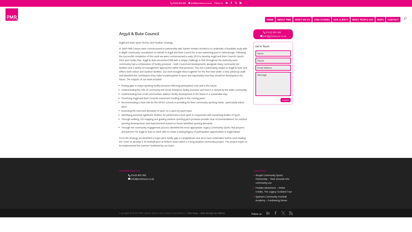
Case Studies (322, 20)
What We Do (302, 20)
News (380, 20)
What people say (362, 20)
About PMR (284, 20)
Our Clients (340, 20)
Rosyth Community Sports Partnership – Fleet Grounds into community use (272, 179)
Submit (285, 100)
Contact (393, 20)
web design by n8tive (212, 213)
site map (192, 213)
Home (270, 20)
